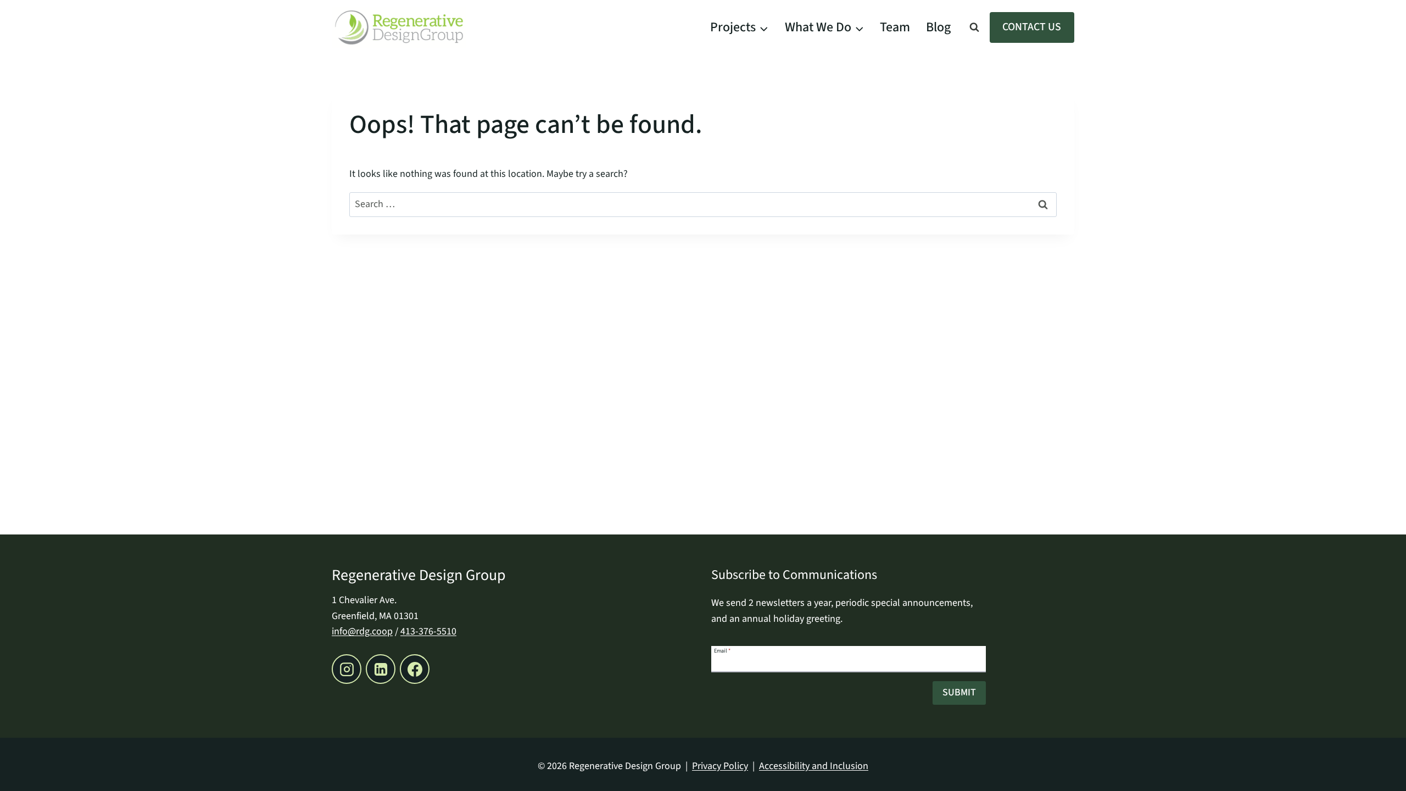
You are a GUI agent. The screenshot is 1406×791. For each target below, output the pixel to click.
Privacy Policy (720, 766)
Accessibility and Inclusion (813, 766)
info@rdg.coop (362, 631)
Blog (938, 27)
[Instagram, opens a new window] (346, 669)
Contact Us (1031, 27)
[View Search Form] (974, 27)
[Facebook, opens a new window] (414, 669)
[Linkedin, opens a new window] (380, 669)
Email (722, 650)
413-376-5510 (428, 631)
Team (895, 27)
